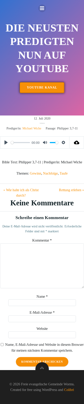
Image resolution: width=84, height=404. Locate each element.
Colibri (69, 390)
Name (42, 296)
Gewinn (35, 173)
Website (42, 329)
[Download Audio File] (76, 142)
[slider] (20, 142)
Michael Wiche (31, 128)
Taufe (64, 173)
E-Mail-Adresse (42, 312)
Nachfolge (50, 173)
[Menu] (42, 8)
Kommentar (42, 240)
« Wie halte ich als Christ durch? (21, 192)
